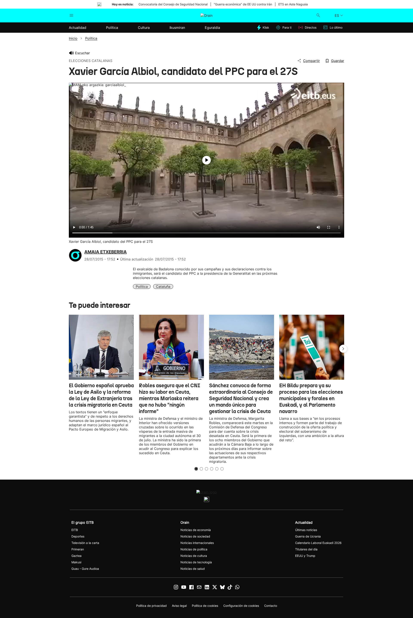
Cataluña (163, 286)
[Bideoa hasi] (206, 160)
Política (142, 286)
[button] (343, 349)
